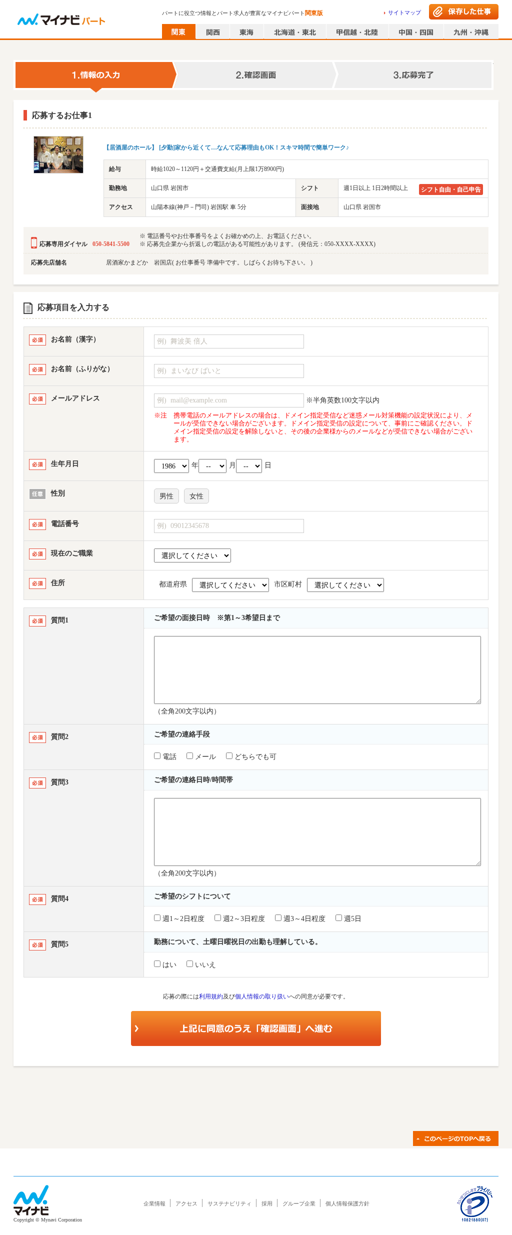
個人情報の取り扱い (262, 996)
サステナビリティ (230, 1203)
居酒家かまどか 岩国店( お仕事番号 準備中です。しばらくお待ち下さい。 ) (209, 262)
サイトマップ (404, 13)
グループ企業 (299, 1203)
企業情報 (155, 1203)
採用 (267, 1203)
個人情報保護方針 (348, 1203)
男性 (167, 496)
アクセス (187, 1203)
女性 (197, 496)
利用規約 (211, 996)
